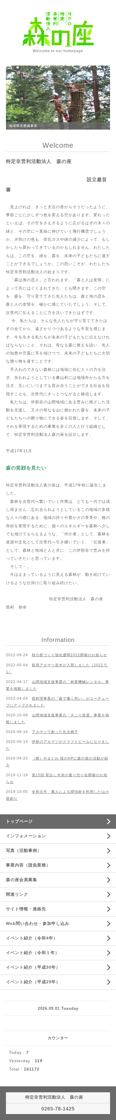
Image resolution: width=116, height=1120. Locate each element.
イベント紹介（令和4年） (32, 938)
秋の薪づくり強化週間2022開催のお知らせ (69, 655)
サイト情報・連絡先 (26, 908)
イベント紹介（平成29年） (33, 981)
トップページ (19, 821)
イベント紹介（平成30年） (33, 967)
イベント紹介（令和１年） (32, 952)
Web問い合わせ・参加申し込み (37, 923)
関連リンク (17, 894)
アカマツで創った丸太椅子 (55, 732)
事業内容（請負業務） (28, 865)
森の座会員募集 (21, 879)
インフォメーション (26, 835)
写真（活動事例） (24, 850)
